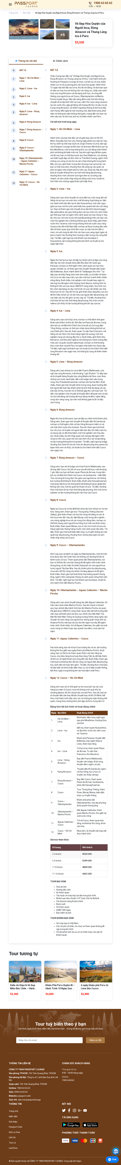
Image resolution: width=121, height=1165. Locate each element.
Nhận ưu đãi (95, 1040)
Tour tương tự (23, 953)
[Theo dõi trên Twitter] (64, 1110)
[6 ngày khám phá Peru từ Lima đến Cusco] (96, 971)
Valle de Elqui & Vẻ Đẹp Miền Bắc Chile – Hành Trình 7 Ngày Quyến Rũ (22, 987)
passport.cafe (24, 1096)
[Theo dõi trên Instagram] (75, 1110)
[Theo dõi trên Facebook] (69, 1110)
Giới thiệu (13, 1122)
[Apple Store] (90, 1125)
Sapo (78, 1161)
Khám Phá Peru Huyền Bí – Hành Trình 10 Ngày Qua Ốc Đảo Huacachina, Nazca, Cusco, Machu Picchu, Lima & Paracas (60, 987)
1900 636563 (68, 1080)
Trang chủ (13, 13)
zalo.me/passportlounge (29, 1100)
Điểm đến (13, 1116)
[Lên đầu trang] (116, 1143)
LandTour (13, 1148)
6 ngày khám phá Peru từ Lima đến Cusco (94, 987)
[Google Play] (72, 1125)
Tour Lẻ (12, 1143)
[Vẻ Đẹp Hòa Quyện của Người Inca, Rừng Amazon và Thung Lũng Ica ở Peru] (24, 29)
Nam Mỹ (26, 13)
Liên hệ (12, 1137)
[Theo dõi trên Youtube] (85, 1110)
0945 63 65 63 (21, 1092)
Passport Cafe (15, 1127)
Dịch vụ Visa (14, 1132)
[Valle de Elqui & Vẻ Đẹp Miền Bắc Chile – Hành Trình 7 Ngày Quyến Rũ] (25, 971)
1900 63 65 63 (23, 1088)
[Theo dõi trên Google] (80, 1110)
